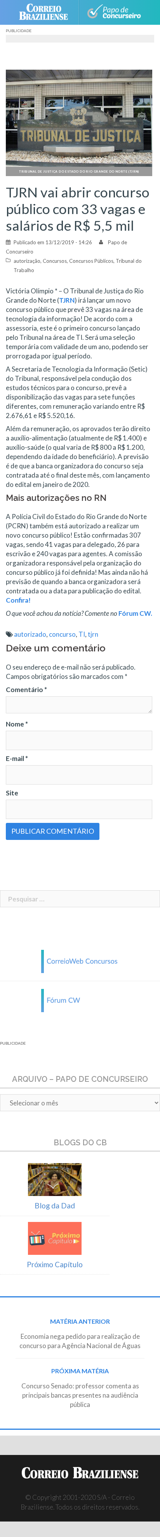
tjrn (93, 634)
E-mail (17, 758)
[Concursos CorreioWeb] (80, 960)
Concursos (55, 261)
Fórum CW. (135, 613)
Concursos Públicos (91, 261)
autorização (27, 261)
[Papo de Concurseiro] (113, 12)
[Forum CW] (80, 1000)
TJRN (67, 300)
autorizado (30, 634)
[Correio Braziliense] (46, 12)
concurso (62, 634)
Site (12, 793)
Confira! (18, 600)
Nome (17, 724)
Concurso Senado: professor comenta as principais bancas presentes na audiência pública (80, 1395)
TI (81, 634)
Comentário (26, 689)
